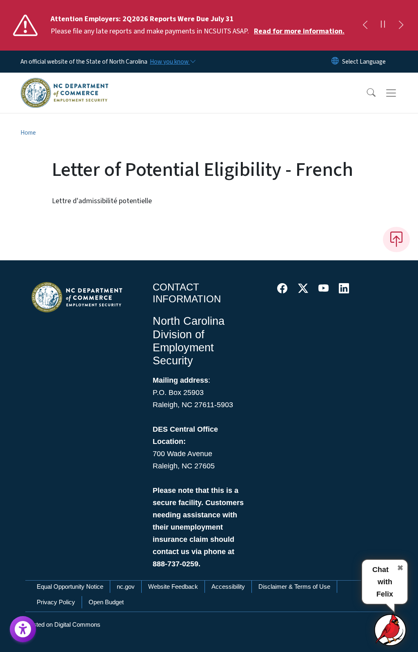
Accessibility (228, 586)
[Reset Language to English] (335, 61)
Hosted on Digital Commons (62, 624)
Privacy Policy (56, 602)
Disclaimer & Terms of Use (294, 586)
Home (28, 132)
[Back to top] (396, 239)
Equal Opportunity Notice (70, 586)
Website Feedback (173, 586)
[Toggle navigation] (399, 93)
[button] (366, 93)
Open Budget (106, 602)
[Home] (64, 83)
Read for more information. (299, 31)
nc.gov (126, 586)
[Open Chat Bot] (390, 629)
